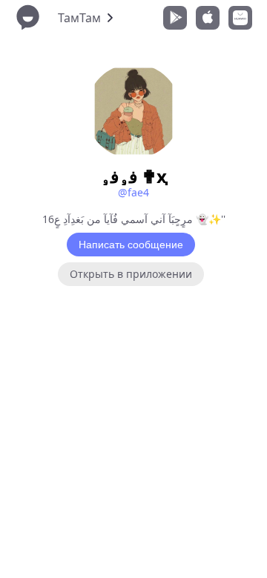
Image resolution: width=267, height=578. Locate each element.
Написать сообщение (131, 244)
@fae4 (133, 192)
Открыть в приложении (131, 274)
